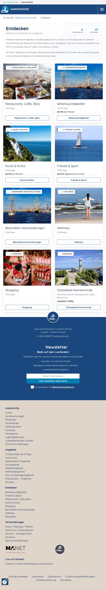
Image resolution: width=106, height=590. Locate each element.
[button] (20, 9)
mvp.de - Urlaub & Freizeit (53, 332)
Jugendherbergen (14, 437)
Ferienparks (11, 433)
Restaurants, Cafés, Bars (27, 118)
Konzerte (10, 537)
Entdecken (11, 487)
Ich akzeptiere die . (54, 387)
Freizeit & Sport (79, 180)
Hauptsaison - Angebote (18, 478)
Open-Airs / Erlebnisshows (19, 530)
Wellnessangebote (15, 471)
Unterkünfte (12, 408)
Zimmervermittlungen (17, 444)
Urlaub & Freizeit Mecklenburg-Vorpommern (29, 563)
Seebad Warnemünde (25, 17)
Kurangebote (12, 464)
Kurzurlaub (11, 457)
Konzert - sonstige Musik (18, 533)
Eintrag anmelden (18, 576)
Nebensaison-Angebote (17, 461)
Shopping (27, 307)
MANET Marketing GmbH (57, 336)
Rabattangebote (14, 468)
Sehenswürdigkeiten (79, 118)
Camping (10, 430)
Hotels (8, 412)
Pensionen (10, 419)
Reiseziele (10, 516)
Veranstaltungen (14, 522)
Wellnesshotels (13, 426)
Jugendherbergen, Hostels (19, 440)
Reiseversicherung (46, 580)
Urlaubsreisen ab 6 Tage (18, 454)
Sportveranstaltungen (16, 540)
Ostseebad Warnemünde (78, 307)
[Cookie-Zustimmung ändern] (5, 582)
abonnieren (53, 381)
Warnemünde (27, 2)
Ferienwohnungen (14, 416)
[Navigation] (102, 9)
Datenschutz (54, 576)
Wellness (78, 242)
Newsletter (65, 580)
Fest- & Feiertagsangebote (19, 475)
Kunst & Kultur (27, 180)
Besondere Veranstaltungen (27, 242)
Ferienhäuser (12, 423)
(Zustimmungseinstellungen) (80, 576)
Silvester (9, 482)
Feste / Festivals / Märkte (19, 526)
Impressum (38, 576)
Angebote (10, 449)
